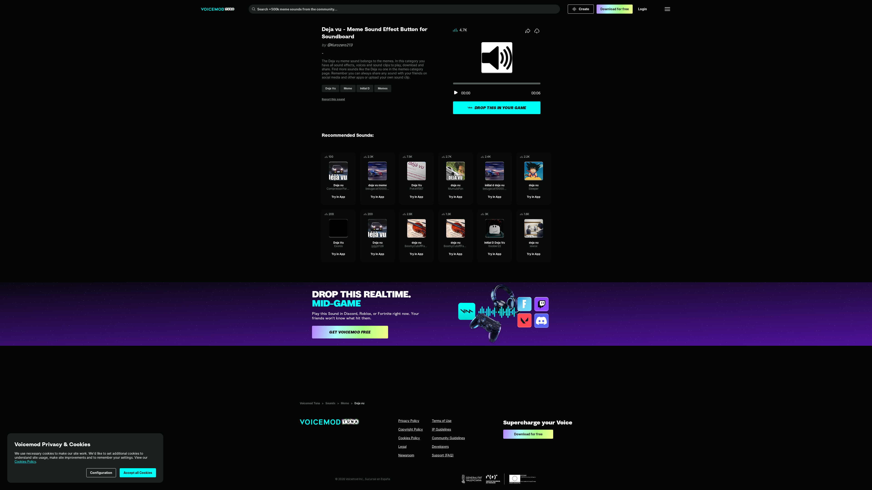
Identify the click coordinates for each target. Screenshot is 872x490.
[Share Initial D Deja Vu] (502, 214)
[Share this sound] (527, 30)
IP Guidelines (441, 429)
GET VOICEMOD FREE (350, 332)
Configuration (101, 473)
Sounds (330, 403)
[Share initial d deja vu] (502, 156)
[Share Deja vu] (346, 156)
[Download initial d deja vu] (508, 156)
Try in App (338, 196)
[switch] (455, 93)
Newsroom (406, 455)
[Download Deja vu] (352, 156)
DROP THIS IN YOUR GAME (500, 107)
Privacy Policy (408, 421)
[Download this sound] (536, 30)
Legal (402, 446)
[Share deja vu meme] (385, 156)
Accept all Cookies (138, 473)
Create (584, 9)
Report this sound (333, 99)
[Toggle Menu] (667, 9)
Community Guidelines (448, 438)
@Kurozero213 (339, 45)
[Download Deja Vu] (430, 156)
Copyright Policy (410, 429)
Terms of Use (441, 421)
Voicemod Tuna (310, 403)
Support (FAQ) (442, 455)
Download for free (614, 9)
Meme (345, 403)
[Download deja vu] (469, 156)
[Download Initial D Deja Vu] (508, 214)
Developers (440, 446)
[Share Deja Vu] (424, 156)
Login (642, 9)
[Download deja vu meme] (391, 156)
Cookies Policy (25, 461)
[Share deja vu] (463, 156)
